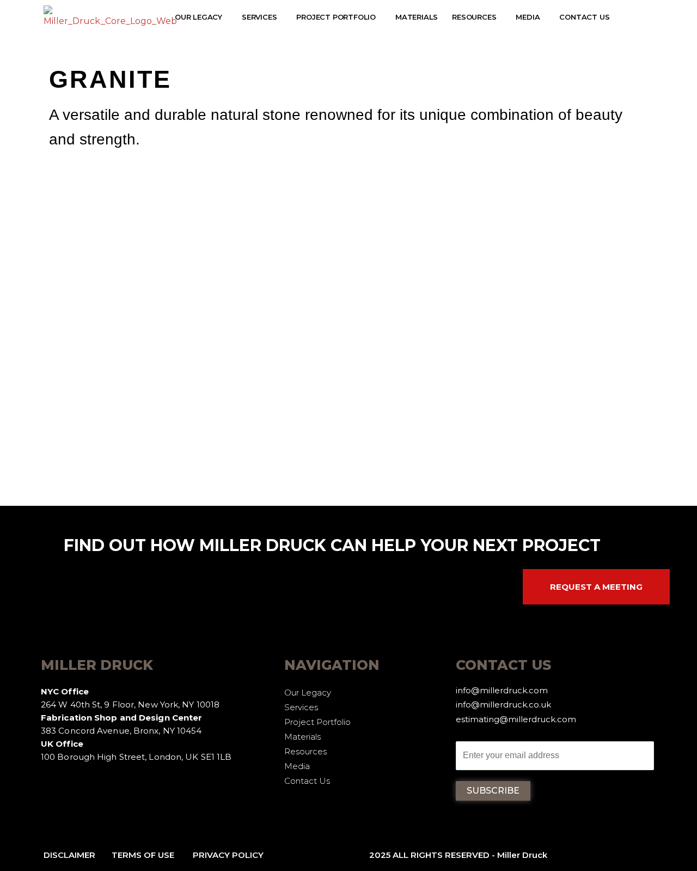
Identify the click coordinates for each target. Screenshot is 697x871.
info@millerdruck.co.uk (503, 704)
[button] (201, 17)
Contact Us (584, 17)
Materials (416, 17)
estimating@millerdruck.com (516, 719)
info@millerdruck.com (502, 690)
